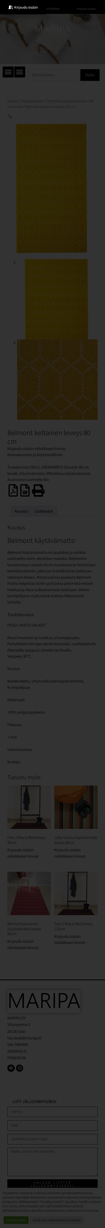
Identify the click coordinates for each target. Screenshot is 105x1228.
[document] (52, 614)
